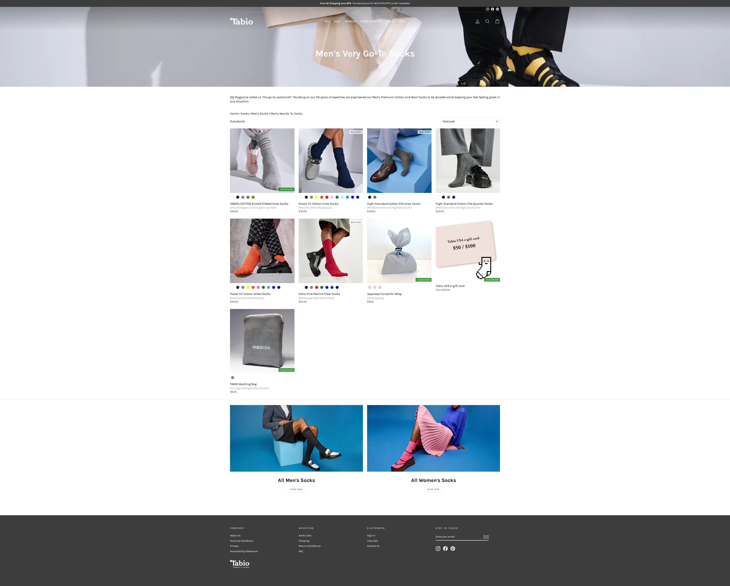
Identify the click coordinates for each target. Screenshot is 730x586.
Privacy (234, 546)
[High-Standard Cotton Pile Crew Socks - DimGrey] (375, 197)
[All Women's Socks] (433, 438)
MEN (337, 21)
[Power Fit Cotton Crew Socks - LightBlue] (342, 197)
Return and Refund (310, 546)
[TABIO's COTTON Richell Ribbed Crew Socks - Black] (238, 197)
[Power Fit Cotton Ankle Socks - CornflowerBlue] (268, 287)
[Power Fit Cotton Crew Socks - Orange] (322, 197)
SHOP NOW (296, 489)
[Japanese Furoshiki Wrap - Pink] (375, 287)
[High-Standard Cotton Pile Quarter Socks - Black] (443, 197)
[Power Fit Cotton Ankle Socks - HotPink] (258, 287)
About (390, 21)
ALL (327, 21)
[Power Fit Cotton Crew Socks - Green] (337, 197)
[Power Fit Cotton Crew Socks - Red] (327, 197)
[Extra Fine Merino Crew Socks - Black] (306, 287)
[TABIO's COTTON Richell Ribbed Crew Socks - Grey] (243, 197)
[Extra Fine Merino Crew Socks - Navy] (337, 287)
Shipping (304, 540)
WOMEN (350, 21)
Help (402, 21)
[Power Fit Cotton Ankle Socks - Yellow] (248, 287)
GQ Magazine (239, 97)
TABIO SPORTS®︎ (371, 21)
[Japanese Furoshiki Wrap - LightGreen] (380, 287)
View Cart (372, 540)
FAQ (301, 551)
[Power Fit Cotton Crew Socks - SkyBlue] (347, 197)
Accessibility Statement (244, 551)
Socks (244, 113)
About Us (235, 535)
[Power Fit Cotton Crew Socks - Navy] (357, 197)
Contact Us (373, 546)
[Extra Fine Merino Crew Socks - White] (301, 287)
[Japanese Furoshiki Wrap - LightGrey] (369, 287)
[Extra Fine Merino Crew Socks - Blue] (327, 287)
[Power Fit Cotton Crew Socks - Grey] (311, 197)
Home (234, 113)
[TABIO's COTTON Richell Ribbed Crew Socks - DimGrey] (248, 197)
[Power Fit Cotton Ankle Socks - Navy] (279, 287)
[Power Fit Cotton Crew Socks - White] (301, 197)
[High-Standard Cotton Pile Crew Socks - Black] (369, 197)
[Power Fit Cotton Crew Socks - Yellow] (316, 197)
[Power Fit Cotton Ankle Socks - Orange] (253, 287)
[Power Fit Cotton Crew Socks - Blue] (352, 197)
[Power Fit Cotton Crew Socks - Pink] (332, 197)
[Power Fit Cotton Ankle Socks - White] (232, 287)
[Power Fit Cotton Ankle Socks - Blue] (273, 287)
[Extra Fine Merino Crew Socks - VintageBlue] (332, 287)
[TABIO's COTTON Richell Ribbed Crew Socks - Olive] (253, 197)
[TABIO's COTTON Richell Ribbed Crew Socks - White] (232, 197)
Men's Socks (259, 113)
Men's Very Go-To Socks (286, 113)
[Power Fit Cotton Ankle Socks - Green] (263, 287)
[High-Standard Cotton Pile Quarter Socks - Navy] (453, 197)
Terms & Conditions (241, 540)
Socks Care (305, 535)
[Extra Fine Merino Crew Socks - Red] (316, 287)
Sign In (371, 535)
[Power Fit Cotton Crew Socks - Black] (306, 197)
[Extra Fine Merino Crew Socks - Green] (322, 287)
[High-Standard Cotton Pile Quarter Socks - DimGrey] (448, 197)
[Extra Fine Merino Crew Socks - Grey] (311, 287)
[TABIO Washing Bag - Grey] (232, 377)
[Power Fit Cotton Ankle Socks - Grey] (243, 287)
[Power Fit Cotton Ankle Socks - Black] (238, 287)
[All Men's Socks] (296, 438)
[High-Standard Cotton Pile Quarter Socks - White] (438, 197)
